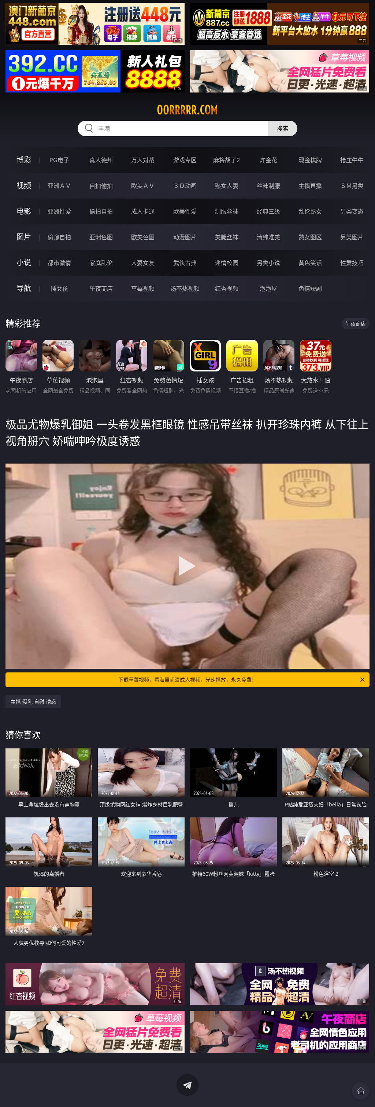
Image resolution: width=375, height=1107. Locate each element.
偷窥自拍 (59, 237)
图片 (23, 237)
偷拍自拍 (101, 211)
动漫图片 (185, 237)
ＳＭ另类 (352, 186)
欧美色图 (143, 237)
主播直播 (310, 186)
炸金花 (268, 160)
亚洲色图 (101, 237)
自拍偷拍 (101, 186)
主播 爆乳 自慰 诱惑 (33, 701)
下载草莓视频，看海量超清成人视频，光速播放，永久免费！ (187, 679)
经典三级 (268, 211)
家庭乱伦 (101, 263)
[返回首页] (361, 1091)
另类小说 (268, 263)
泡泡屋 (268, 288)
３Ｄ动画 (185, 186)
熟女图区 (310, 237)
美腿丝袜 (226, 237)
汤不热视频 (185, 288)
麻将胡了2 (226, 160)
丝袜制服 (268, 186)
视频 (23, 185)
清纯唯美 (268, 237)
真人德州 (101, 160)
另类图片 (352, 237)
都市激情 (59, 263)
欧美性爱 (185, 211)
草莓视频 (143, 288)
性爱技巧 (352, 263)
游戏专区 (185, 160)
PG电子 (59, 160)
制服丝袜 (226, 211)
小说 (23, 263)
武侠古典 (185, 263)
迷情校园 (226, 263)
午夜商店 (101, 288)
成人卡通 (143, 211)
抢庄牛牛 (352, 160)
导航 (23, 288)
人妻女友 (143, 263)
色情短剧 (310, 288)
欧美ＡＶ (143, 186)
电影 (23, 211)
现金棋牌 (310, 160)
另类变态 (352, 211)
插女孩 (59, 288)
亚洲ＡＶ (59, 186)
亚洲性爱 (59, 211)
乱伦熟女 (310, 211)
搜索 (283, 128)
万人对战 (143, 160)
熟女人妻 (226, 186)
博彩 (23, 160)
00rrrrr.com (187, 109)
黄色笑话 (310, 263)
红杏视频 (226, 288)
